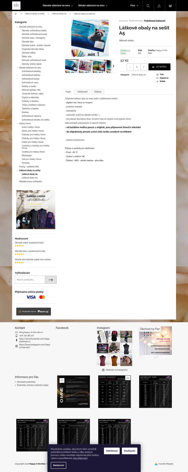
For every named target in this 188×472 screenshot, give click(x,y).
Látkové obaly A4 (30, 178)
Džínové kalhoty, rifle (31, 90)
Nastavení (58, 465)
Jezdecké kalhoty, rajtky (33, 94)
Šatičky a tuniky (29, 86)
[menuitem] (58, 5)
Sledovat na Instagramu (116, 370)
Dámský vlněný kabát (31, 64)
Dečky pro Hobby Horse (33, 131)
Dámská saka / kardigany (33, 38)
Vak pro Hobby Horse (31, 159)
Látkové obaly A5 (30, 174)
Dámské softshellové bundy (34, 34)
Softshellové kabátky (31, 71)
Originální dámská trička (33, 49)
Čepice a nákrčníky (30, 97)
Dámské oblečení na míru (30, 27)
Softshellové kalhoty (31, 75)
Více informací (80, 458)
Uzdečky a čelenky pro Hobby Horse (36, 147)
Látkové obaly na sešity (29, 170)
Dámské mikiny (29, 53)
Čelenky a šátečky (30, 101)
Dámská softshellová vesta (34, 60)
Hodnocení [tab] (82, 92)
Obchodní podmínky (26, 382)
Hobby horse (25, 123)
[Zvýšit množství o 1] (143, 67)
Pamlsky (26, 163)
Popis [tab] (68, 92)
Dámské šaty (28, 42)
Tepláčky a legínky (30, 108)
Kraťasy (25, 112)
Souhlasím (129, 451)
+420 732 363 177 (26, 335)
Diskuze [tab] (97, 92)
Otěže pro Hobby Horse (32, 142)
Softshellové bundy (31, 79)
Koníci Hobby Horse (31, 127)
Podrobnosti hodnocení (154, 21)
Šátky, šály (27, 56)
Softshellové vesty (30, 82)
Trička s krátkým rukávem (33, 105)
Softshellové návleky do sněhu (36, 120)
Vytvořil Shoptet (165, 464)
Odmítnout (112, 451)
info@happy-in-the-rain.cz (31, 332)
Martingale (27, 155)
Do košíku (161, 67)
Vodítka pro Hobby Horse (33, 152)
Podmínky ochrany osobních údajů (32, 385)
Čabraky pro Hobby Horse (34, 134)
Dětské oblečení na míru (30, 68)
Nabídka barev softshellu (30, 181)
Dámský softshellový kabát (34, 30)
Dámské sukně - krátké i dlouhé (36, 45)
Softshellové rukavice (31, 116)
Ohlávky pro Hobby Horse (33, 138)
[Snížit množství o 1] (130, 67)
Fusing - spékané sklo (29, 167)
